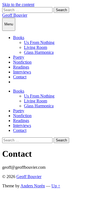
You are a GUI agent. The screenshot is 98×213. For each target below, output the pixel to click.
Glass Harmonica (39, 52)
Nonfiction (22, 62)
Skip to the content (18, 4)
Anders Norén (32, 186)
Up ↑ (55, 186)
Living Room (35, 47)
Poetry (18, 57)
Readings (21, 67)
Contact (19, 77)
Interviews (22, 72)
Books (18, 37)
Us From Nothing (39, 42)
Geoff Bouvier (14, 15)
